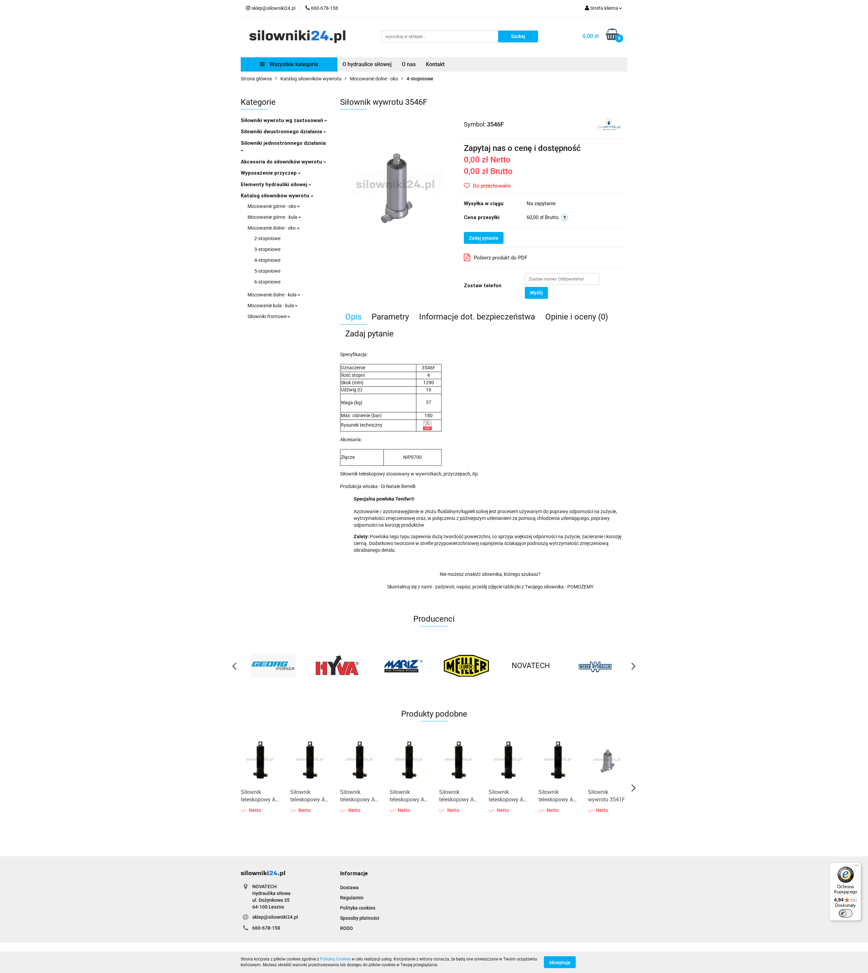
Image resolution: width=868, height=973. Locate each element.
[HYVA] (337, 665)
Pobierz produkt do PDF (500, 258)
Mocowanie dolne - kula (273, 294)
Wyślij (536, 292)
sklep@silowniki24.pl (275, 917)
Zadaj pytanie (483, 238)
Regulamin (351, 897)
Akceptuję (560, 962)
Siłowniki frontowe (268, 316)
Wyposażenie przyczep (269, 173)
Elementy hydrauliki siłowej (275, 184)
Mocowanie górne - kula (273, 217)
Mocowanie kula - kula (271, 305)
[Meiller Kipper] (466, 665)
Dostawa (349, 887)
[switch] (845, 913)
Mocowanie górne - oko (272, 206)
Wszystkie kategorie (293, 64)
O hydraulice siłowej (367, 64)
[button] (354, 874)
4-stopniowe (267, 260)
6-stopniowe (267, 282)
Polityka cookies (357, 908)
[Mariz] (402, 665)
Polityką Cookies (335, 959)
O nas (409, 64)
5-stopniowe (267, 271)
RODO (346, 928)
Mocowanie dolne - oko (272, 228)
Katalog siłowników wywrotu (276, 196)
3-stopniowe (267, 249)
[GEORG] (273, 665)
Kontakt (435, 64)
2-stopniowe (267, 238)
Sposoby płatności (359, 918)
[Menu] (857, 867)
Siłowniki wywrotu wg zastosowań (282, 120)
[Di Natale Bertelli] (609, 124)
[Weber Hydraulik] (595, 665)
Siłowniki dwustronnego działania (282, 132)
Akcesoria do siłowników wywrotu (282, 162)
